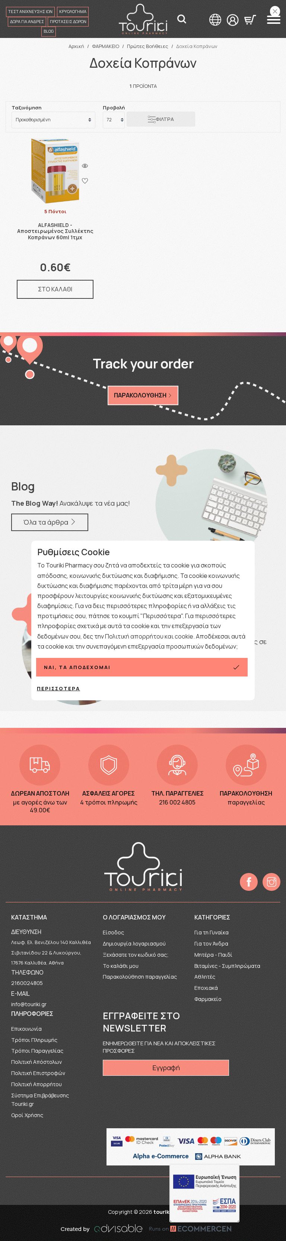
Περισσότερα (58, 688)
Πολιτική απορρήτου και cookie (149, 636)
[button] (273, 19)
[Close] (275, 11)
